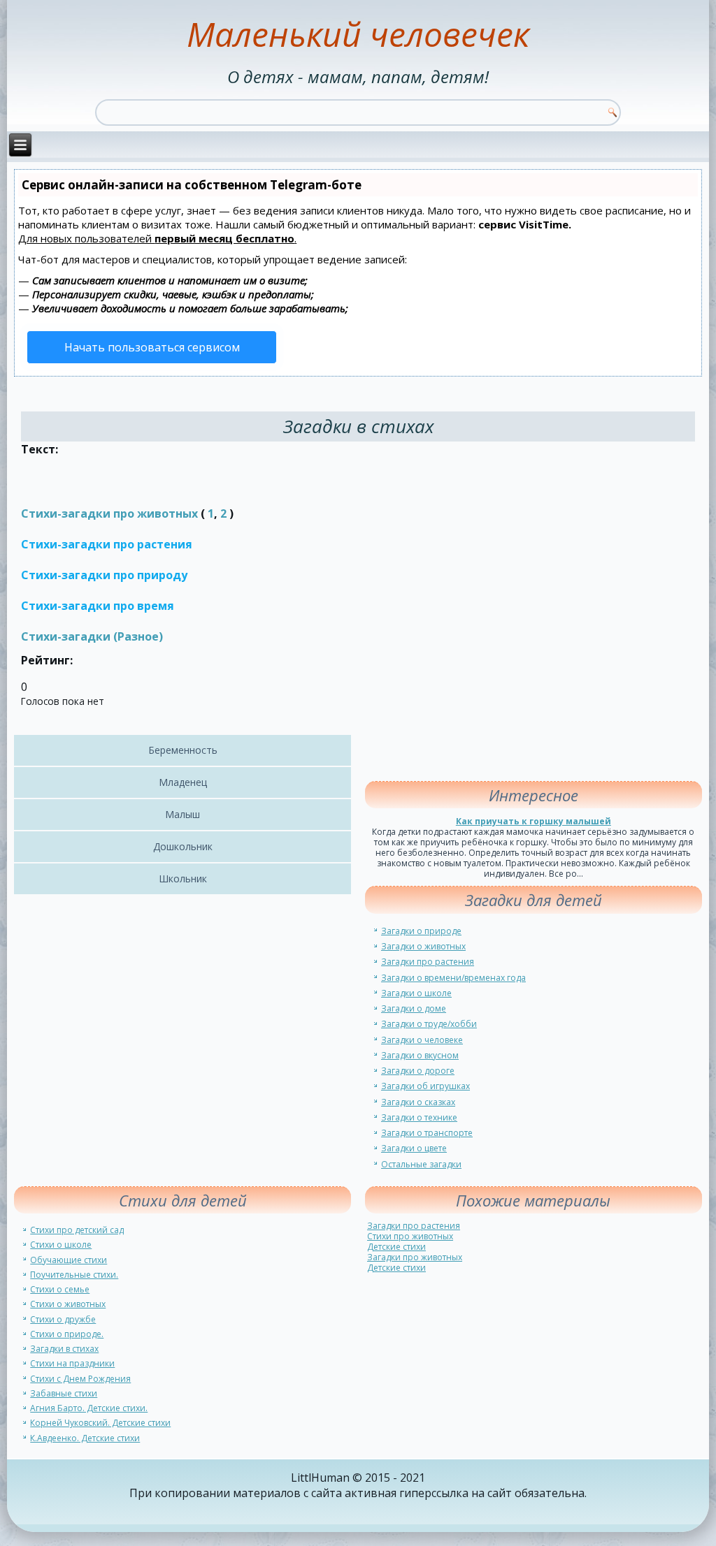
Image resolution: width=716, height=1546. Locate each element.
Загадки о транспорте (427, 1133)
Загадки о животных (423, 946)
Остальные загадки (421, 1164)
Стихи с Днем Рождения (80, 1379)
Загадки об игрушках (425, 1086)
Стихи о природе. (66, 1334)
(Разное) (136, 636)
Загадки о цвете (414, 1148)
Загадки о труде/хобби (429, 1024)
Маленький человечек (358, 34)
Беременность (182, 750)
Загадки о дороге (417, 1071)
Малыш (182, 814)
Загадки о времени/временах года (453, 978)
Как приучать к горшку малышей (533, 821)
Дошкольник (183, 846)
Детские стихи (396, 1247)
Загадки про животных (414, 1257)
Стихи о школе (61, 1244)
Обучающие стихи (68, 1260)
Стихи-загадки (65, 636)
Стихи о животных (68, 1304)
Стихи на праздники (72, 1363)
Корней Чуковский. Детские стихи (100, 1423)
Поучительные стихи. (74, 1275)
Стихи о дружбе (63, 1319)
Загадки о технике (419, 1117)
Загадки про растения (427, 962)
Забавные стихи (63, 1393)
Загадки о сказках (418, 1102)
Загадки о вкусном (420, 1055)
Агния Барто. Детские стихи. (89, 1408)
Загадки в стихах (64, 1349)
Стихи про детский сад (77, 1230)
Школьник (183, 878)
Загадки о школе (416, 993)
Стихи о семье (60, 1289)
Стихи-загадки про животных (109, 513)
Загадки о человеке (422, 1040)
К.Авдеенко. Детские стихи (85, 1438)
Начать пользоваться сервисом (152, 347)
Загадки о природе (421, 931)
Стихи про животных (410, 1236)
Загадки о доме (413, 1008)
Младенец (183, 782)
